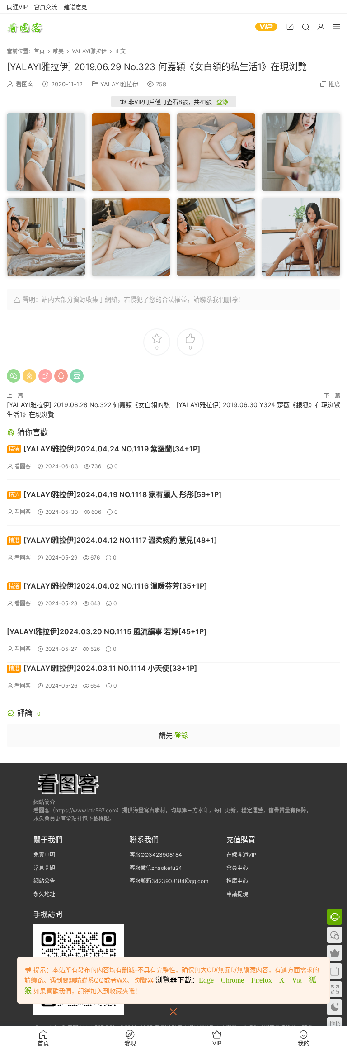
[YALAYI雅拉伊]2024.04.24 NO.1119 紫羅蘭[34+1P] (104, 448)
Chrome (232, 980)
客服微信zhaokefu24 (156, 867)
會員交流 (45, 6)
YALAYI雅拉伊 (119, 84)
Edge (206, 980)
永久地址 (44, 894)
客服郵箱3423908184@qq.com (169, 881)
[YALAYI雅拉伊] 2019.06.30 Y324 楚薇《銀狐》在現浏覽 (258, 404)
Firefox (261, 980)
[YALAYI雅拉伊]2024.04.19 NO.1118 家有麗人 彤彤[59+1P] (115, 494)
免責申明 (44, 854)
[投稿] (290, 26)
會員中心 (237, 867)
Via (297, 980)
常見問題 (44, 867)
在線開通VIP (241, 854)
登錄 (222, 102)
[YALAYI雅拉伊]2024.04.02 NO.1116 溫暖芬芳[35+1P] (108, 585)
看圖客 (25, 27)
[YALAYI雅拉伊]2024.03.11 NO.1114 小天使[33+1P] (103, 668)
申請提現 (237, 894)
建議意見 (75, 6)
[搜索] (305, 26)
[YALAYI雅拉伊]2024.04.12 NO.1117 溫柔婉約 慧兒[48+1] (113, 540)
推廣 (334, 84)
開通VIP (17, 6)
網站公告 (44, 881)
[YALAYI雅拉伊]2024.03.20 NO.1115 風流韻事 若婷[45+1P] (106, 631)
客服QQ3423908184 (156, 854)
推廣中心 (237, 881)
